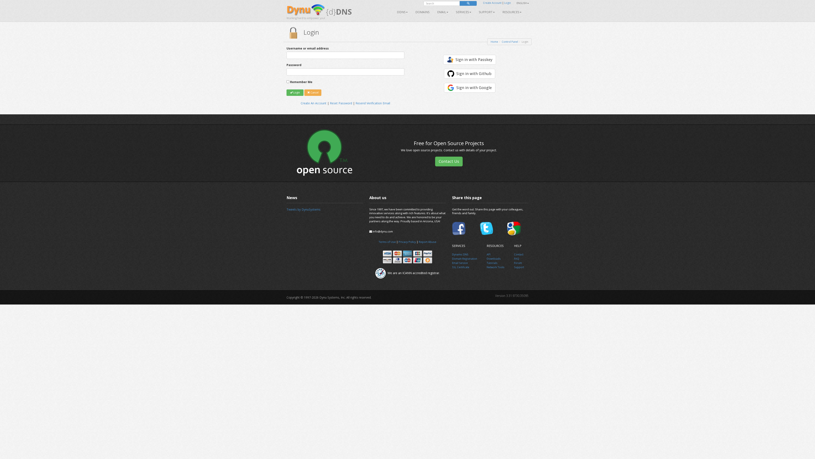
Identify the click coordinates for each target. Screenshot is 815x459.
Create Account (492, 3)
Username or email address (308, 48)
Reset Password (341, 103)
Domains (422, 12)
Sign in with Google (474, 87)
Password (294, 65)
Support (486, 12)
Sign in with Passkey (473, 59)
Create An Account (313, 103)
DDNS (401, 12)
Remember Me (301, 82)
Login (507, 3)
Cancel (314, 92)
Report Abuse (427, 242)
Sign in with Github (474, 73)
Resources (510, 12)
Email (441, 12)
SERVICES (462, 12)
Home (494, 42)
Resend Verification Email (373, 103)
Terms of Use (387, 242)
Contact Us (449, 161)
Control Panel (510, 42)
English (522, 3)
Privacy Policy (407, 242)
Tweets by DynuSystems (303, 209)
